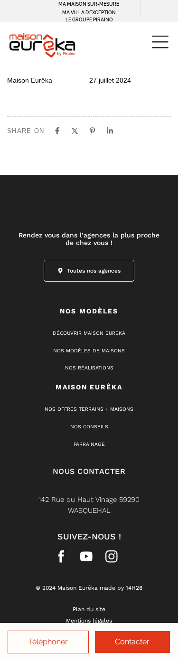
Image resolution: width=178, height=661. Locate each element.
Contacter (132, 641)
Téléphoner (48, 641)
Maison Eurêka (29, 80)
